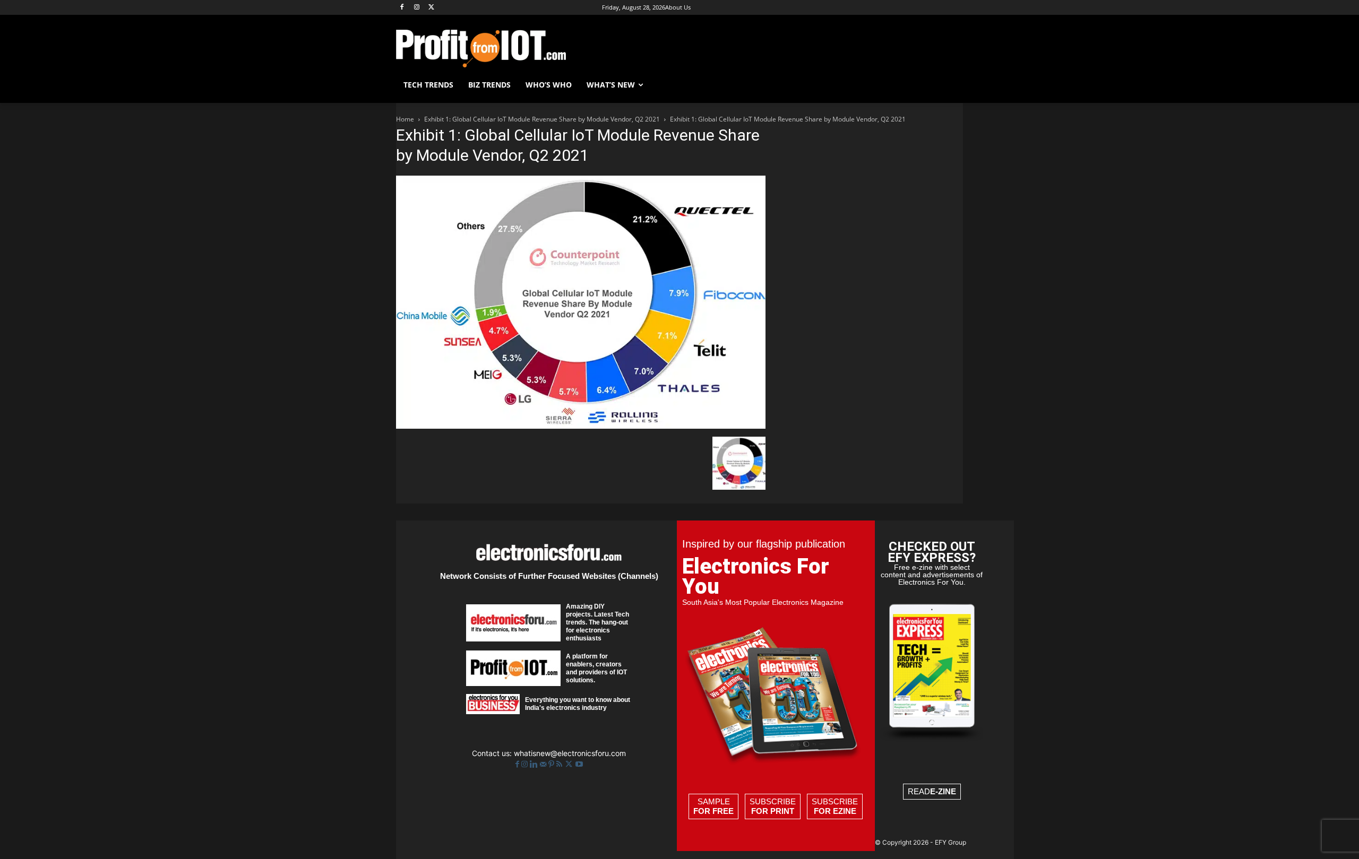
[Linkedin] (535, 764)
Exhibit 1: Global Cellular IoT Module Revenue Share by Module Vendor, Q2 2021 (542, 119)
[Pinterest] (552, 764)
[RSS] (560, 764)
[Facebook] (402, 8)
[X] (432, 8)
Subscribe (773, 806)
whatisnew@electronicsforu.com (570, 753)
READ (932, 791)
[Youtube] (579, 764)
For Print (772, 810)
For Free (713, 810)
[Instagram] (417, 8)
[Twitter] (569, 764)
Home (405, 119)
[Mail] (544, 764)
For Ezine (835, 810)
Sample (713, 806)
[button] (950, 85)
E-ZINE (943, 791)
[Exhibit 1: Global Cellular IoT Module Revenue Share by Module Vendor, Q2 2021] (580, 425)
